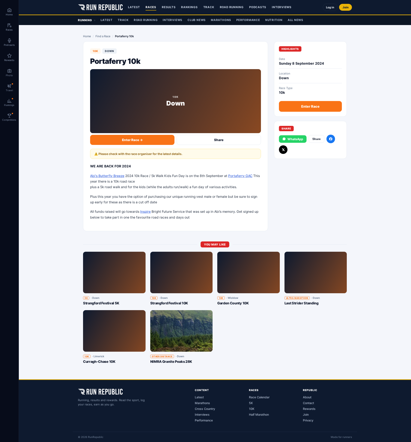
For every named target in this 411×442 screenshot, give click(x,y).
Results (169, 7)
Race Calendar (259, 397)
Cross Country (205, 409)
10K (251, 409)
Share (218, 140)
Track (208, 7)
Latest (134, 7)
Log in (330, 7)
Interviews (282, 7)
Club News (197, 20)
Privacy (308, 420)
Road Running (232, 7)
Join (345, 7)
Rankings (189, 7)
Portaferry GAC (240, 176)
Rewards (309, 409)
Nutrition (274, 20)
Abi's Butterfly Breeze (107, 176)
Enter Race (310, 106)
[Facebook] (330, 139)
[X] (283, 149)
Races (151, 7)
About (307, 397)
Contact (308, 403)
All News (295, 20)
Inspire (145, 212)
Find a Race (102, 36)
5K (251, 403)
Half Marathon (259, 414)
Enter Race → (132, 140)
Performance (248, 20)
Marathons (221, 20)
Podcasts (257, 7)
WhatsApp (295, 139)
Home (87, 36)
